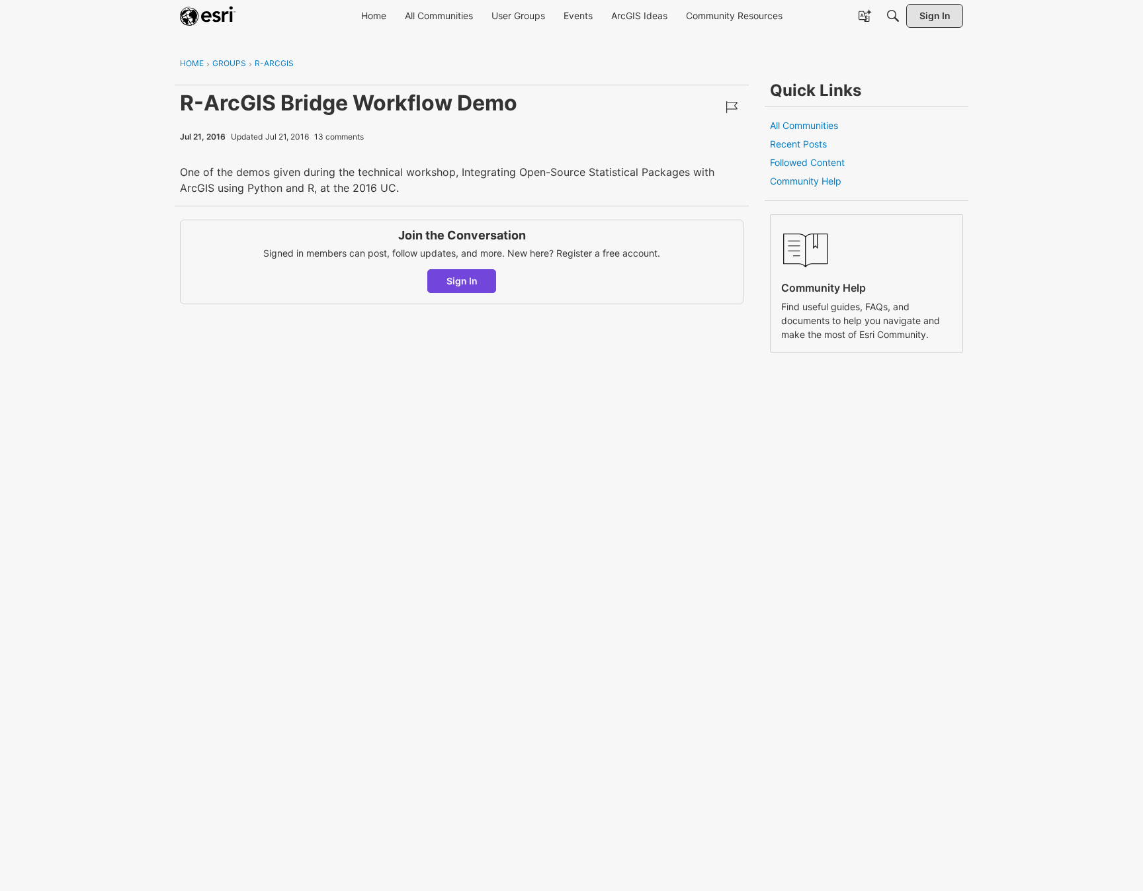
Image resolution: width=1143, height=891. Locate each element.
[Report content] (731, 107)
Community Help (805, 181)
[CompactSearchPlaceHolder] (893, 16)
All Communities (804, 125)
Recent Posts (798, 143)
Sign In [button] (462, 280)
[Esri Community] (207, 16)
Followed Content (807, 162)
